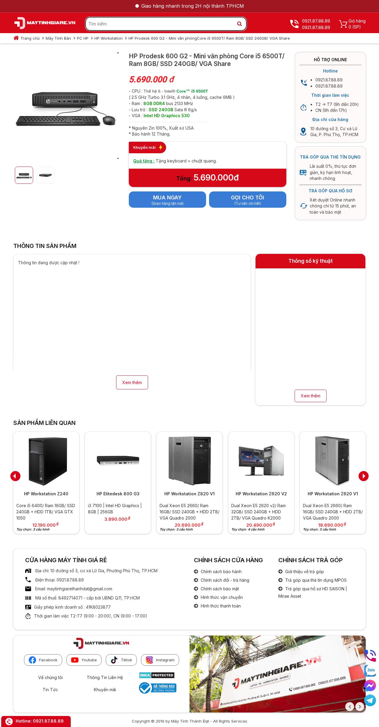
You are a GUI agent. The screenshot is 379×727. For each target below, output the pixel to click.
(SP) (356, 26)
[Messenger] (370, 685)
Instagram (165, 659)
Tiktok (126, 659)
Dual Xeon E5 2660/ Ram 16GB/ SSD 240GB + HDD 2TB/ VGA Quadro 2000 (189, 511)
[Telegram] (370, 700)
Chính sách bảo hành (221, 571)
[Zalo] (370, 671)
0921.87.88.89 (48, 720)
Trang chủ (30, 38)
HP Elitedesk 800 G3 (118, 493)
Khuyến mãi (105, 689)
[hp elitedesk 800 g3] (118, 460)
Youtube (89, 659)
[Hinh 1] (65, 157)
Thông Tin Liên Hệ (105, 677)
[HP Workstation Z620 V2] (261, 460)
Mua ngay (167, 197)
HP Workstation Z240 (46, 493)
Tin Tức (50, 689)
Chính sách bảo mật (219, 588)
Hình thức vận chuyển (221, 597)
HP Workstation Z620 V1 (333, 493)
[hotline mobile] (370, 656)
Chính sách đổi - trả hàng (224, 580)
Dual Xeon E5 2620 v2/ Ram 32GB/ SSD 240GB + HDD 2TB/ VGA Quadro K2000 (258, 511)
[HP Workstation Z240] (46, 460)
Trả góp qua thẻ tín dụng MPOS (315, 580)
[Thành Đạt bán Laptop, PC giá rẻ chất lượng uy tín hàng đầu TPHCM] (45, 24)
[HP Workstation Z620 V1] (333, 460)
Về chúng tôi (50, 677)
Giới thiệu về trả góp (304, 571)
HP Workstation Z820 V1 (189, 493)
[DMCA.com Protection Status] (157, 677)
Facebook (48, 659)
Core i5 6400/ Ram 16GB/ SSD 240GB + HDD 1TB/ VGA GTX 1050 (45, 511)
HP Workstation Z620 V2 (261, 493)
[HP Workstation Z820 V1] (189, 460)
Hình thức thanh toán (220, 605)
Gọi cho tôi (247, 197)
